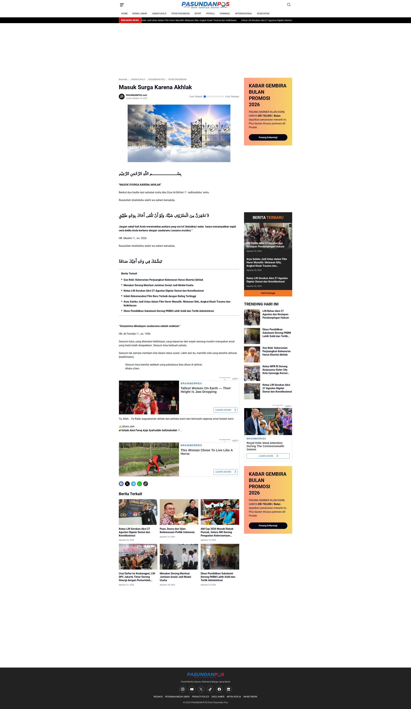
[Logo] (205, 675)
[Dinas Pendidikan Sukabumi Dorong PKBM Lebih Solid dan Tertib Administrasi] (220, 557)
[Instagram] (182, 689)
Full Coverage (268, 293)
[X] (127, 483)
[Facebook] (121, 483)
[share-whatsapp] (151, 483)
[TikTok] (210, 689)
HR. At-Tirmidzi (127, 333)
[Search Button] (289, 5)
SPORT (197, 13)
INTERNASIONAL (243, 13)
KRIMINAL (225, 13)
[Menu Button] (122, 5)
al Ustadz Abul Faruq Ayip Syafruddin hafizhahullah (148, 430)
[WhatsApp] (139, 483)
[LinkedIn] (228, 689)
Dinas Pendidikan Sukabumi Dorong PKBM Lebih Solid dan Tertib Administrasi (169, 310)
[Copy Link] (145, 483)
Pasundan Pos (220, 702)
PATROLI (210, 13)
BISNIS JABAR (139, 13)
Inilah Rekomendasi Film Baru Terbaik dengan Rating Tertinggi (160, 296)
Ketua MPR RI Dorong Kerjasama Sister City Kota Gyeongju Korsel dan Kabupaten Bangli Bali (275, 370)
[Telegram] (133, 483)
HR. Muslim (125, 238)
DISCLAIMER (218, 696)
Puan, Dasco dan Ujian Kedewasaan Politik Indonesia (177, 530)
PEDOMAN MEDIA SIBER (177, 696)
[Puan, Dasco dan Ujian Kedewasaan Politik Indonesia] (179, 512)
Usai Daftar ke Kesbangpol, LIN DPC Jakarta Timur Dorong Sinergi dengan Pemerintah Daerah (137, 577)
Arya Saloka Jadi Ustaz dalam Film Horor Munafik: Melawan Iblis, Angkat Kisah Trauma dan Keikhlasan (164, 20)
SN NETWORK (250, 696)
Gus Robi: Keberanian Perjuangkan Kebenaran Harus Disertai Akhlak (163, 279)
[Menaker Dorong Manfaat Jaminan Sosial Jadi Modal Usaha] (179, 557)
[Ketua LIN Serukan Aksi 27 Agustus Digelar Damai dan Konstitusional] (138, 512)
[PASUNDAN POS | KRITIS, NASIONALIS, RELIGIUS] (205, 4)
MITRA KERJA (234, 696)
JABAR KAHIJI (159, 13)
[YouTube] (191, 689)
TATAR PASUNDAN (180, 13)
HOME (124, 13)
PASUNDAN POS (199, 702)
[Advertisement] (205, 50)
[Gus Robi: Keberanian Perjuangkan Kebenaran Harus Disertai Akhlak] (252, 354)
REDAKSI (158, 696)
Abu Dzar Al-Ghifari (173, 192)
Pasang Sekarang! (268, 137)
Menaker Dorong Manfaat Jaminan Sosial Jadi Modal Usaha (158, 285)
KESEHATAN (263, 13)
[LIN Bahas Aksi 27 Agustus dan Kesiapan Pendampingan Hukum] (268, 239)
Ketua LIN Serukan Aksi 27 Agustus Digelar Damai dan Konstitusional (254, 20)
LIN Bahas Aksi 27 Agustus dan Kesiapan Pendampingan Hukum (265, 245)
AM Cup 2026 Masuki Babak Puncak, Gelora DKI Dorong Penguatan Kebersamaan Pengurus (217, 532)
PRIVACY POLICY (200, 696)
